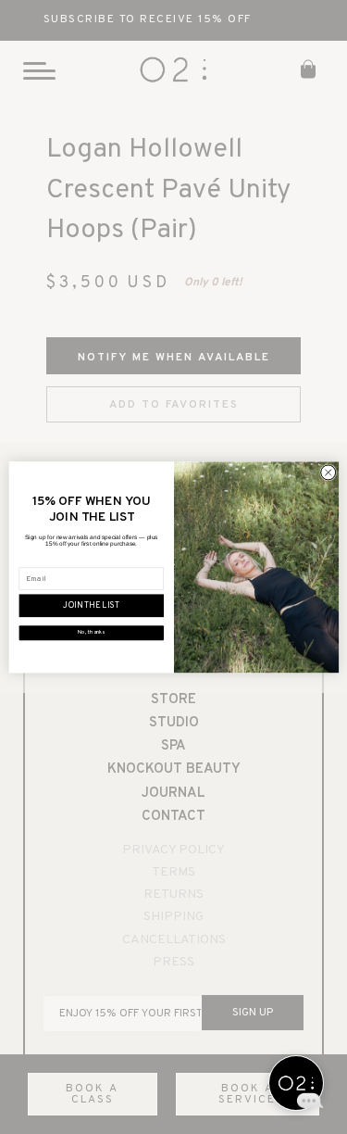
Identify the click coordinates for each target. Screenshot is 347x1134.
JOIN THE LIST (91, 605)
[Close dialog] (327, 472)
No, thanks (91, 632)
